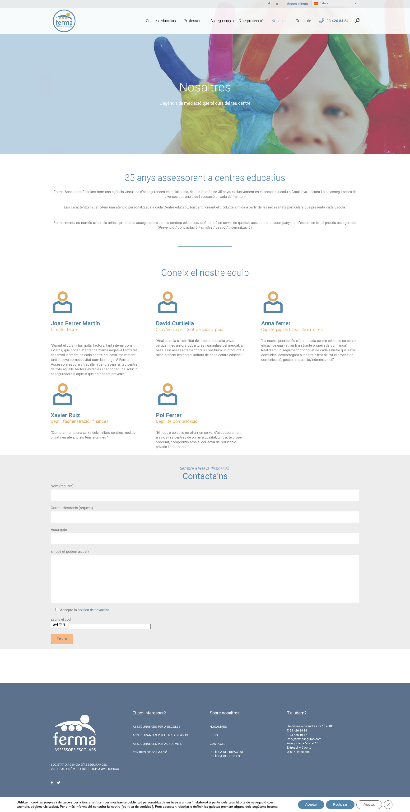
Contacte (217, 744)
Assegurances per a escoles (157, 726)
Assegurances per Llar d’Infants (160, 735)
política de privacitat (93, 610)
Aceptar (311, 804)
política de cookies (137, 806)
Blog (214, 735)
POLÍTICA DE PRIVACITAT (226, 752)
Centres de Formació (150, 752)
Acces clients (297, 4)
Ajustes (369, 804)
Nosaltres (218, 726)
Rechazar (340, 804)
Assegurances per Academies (157, 744)
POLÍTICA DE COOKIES (225, 756)
